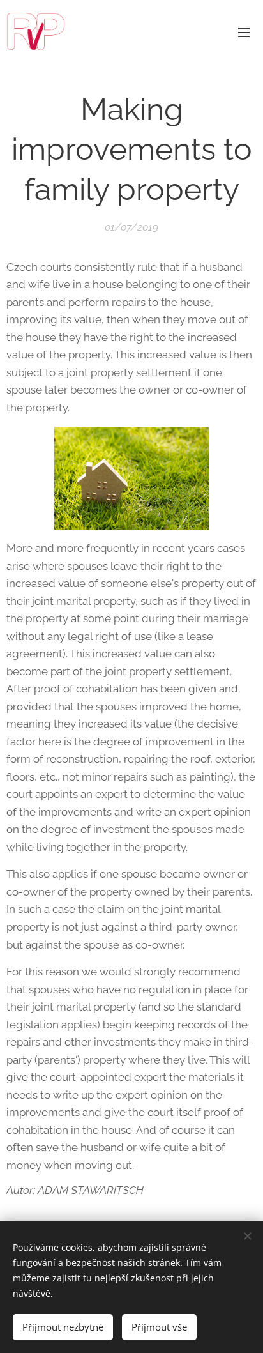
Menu (244, 32)
